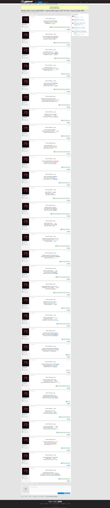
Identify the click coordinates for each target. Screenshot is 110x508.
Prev (23, 14)
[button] (42, 2)
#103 (69, 203)
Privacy (69, 503)
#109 (69, 297)
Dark (55, 501)
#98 (69, 125)
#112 (69, 344)
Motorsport (75, 21)
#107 (69, 266)
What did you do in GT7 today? (79, 27)
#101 (69, 172)
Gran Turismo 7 (76, 29)
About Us (46, 503)
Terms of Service (56, 503)
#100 (69, 156)
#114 (69, 375)
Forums (39, 2)
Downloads (46, 2)
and (66, 73)
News (36, 2)
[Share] (68, 16)
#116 (69, 406)
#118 (69, 437)
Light (51, 501)
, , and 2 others (63, 42)
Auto (60, 501)
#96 (69, 94)
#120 (69, 468)
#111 (69, 328)
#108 (69, 282)
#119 (69, 453)
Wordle (75, 16)
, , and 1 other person (61, 27)
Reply (69, 29)
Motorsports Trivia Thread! (79, 19)
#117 (69, 422)
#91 (69, 16)
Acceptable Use (63, 503)
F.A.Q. (50, 503)
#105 (69, 234)
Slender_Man (24, 12)
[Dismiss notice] (87, 7)
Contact (41, 503)
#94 (69, 63)
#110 (69, 313)
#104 (69, 218)
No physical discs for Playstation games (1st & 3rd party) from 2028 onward (80, 32)
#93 (69, 47)
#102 (69, 187)
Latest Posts (75, 14)
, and (63, 58)
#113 (69, 359)
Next (35, 14)
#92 (69, 32)
